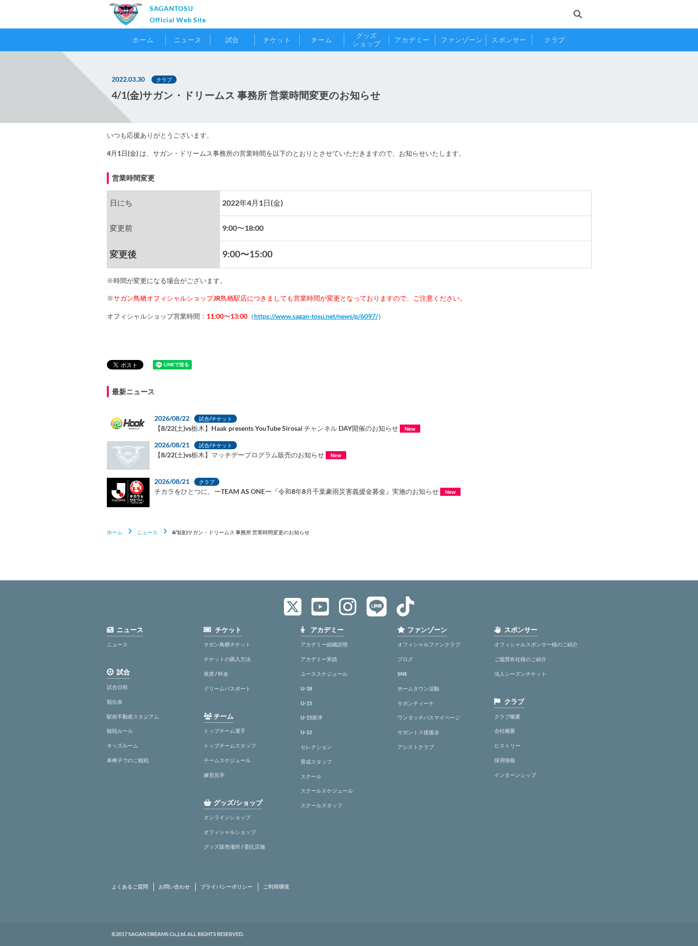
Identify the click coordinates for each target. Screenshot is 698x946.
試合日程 (117, 687)
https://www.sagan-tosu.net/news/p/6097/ (316, 316)
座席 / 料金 (216, 674)
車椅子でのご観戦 (128, 760)
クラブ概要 (507, 716)
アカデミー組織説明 (324, 644)
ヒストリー (507, 745)
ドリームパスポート (227, 688)
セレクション (316, 747)
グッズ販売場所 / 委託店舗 (234, 846)
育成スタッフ (316, 761)
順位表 (115, 702)
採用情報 (504, 760)
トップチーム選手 (224, 731)
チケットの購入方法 (227, 659)
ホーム (115, 532)
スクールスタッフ (321, 805)
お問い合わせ (174, 886)
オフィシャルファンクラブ (428, 644)
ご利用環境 (276, 886)
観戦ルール (120, 731)
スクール (311, 776)
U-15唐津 (311, 717)
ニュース (147, 532)
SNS (402, 674)
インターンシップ (515, 775)
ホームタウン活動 (418, 688)
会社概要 (504, 731)
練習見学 (214, 775)
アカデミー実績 (319, 659)
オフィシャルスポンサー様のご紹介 (536, 644)
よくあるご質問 (130, 886)
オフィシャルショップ (230, 832)
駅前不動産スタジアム (133, 716)
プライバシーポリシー (226, 886)
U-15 (306, 703)
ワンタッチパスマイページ (428, 717)
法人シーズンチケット (520, 674)
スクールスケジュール (327, 790)
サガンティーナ (415, 703)
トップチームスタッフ (230, 745)
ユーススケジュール (324, 674)
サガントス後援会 (418, 732)
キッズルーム (122, 745)
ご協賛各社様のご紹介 (520, 659)
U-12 (306, 732)
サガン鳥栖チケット (227, 644)
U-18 (306, 688)
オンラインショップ (227, 817)
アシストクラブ (415, 747)
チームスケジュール (227, 760)
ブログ (405, 659)
